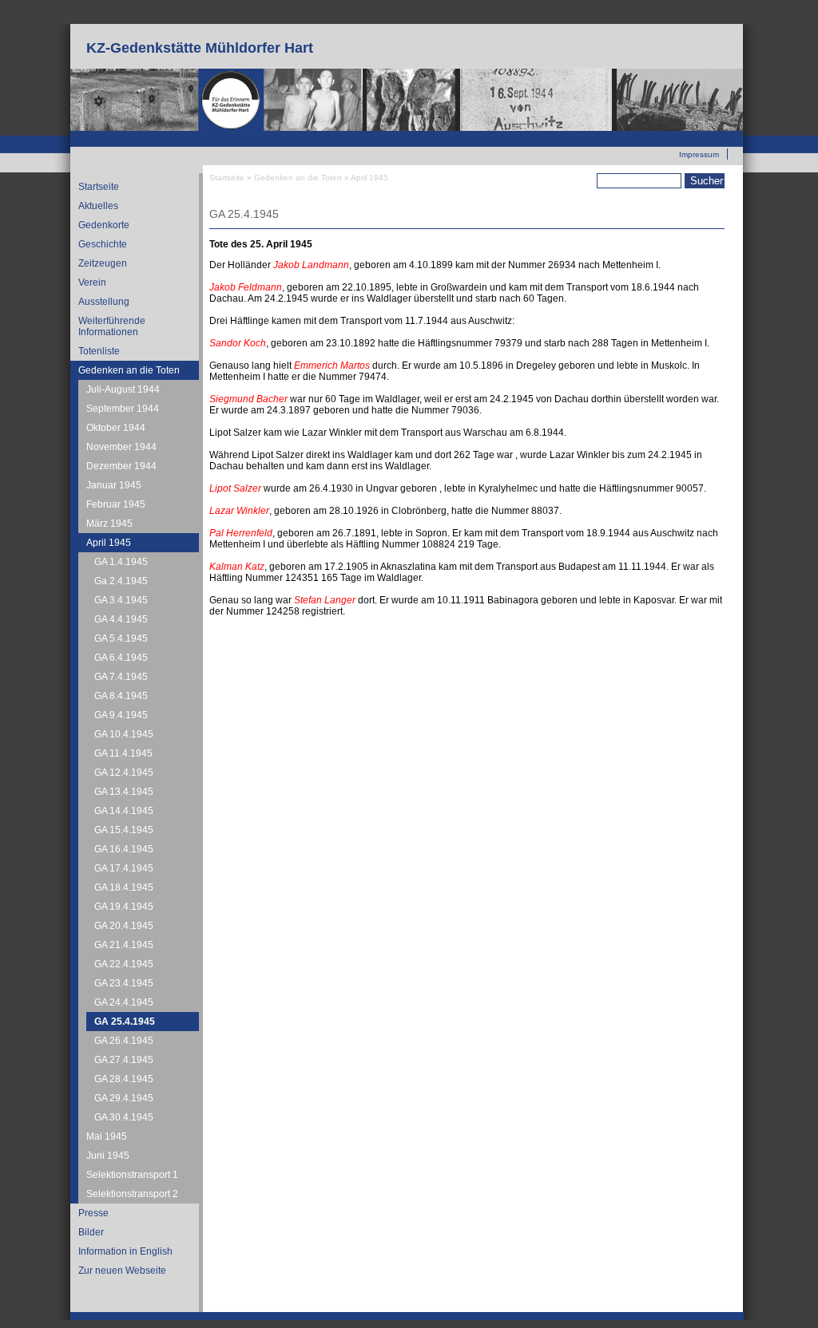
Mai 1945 (106, 1136)
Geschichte (102, 244)
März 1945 (109, 523)
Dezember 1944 (121, 466)
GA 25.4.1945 (124, 1021)
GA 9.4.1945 (121, 715)
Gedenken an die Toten (129, 370)
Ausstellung (103, 301)
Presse (93, 1213)
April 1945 (108, 542)
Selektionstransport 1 (132, 1174)
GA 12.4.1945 (123, 772)
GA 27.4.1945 (123, 1059)
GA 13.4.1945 (123, 791)
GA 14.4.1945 (123, 810)
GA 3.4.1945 (121, 600)
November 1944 (121, 447)
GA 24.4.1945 (123, 1002)
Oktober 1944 (115, 427)
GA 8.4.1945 (121, 696)
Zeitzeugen (102, 263)
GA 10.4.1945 (123, 734)
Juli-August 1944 (123, 389)
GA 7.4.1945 (121, 676)
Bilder (91, 1232)
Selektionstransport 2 (132, 1194)
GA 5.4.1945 (121, 638)
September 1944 (122, 408)
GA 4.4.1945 (121, 619)
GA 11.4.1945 (123, 753)
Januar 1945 (113, 485)
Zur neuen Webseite (682, 136)
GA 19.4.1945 (123, 906)
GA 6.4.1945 (121, 657)
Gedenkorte (103, 225)
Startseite (98, 186)
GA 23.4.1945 (123, 983)
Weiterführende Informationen (111, 326)
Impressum (699, 154)
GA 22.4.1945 (123, 964)
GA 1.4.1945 (121, 561)
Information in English (125, 1251)
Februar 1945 (115, 504)
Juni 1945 (107, 1155)
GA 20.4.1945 (123, 925)
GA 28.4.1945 (123, 1079)
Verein (92, 282)
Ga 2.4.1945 (121, 581)
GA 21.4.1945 (123, 945)
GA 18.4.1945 (123, 887)
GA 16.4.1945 (123, 849)
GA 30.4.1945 (123, 1117)
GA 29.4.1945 (123, 1098)
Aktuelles (98, 205)
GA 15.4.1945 (123, 830)
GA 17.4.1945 (123, 868)
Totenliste (99, 351)
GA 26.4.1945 (123, 1040)
